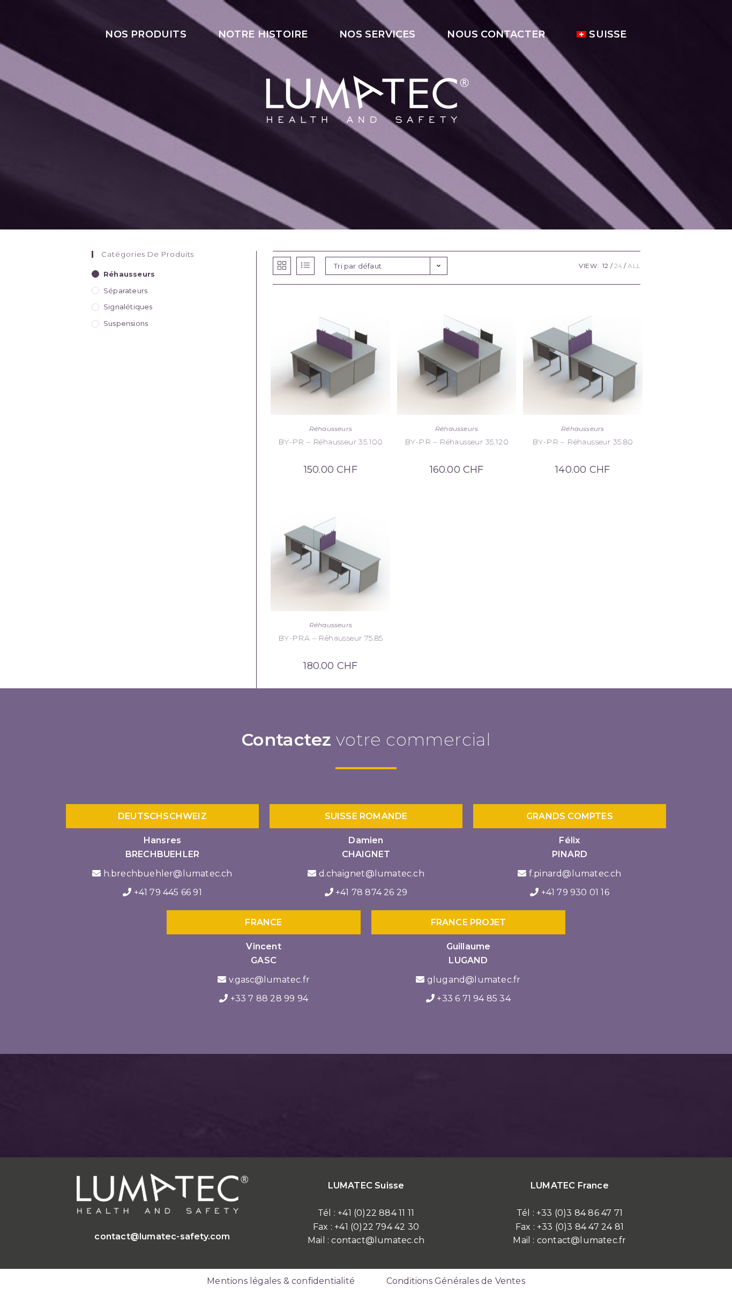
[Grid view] (282, 266)
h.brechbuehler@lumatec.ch (168, 873)
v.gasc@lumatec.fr (269, 980)
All (634, 266)
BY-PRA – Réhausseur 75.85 (330, 638)
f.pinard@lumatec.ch (575, 873)
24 (618, 266)
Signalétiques (128, 306)
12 (605, 266)
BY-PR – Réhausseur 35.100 (330, 442)
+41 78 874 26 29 (371, 892)
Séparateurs (125, 290)
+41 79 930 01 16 (575, 892)
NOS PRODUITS (145, 34)
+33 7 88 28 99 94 (269, 998)
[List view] (305, 266)
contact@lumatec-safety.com (162, 1236)
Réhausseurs (330, 429)
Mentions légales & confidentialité (281, 1281)
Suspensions (125, 323)
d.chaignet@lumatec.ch (371, 873)
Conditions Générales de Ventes (455, 1281)
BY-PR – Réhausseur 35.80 (582, 442)
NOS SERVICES (377, 34)
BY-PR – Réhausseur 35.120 (457, 442)
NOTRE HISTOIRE (263, 34)
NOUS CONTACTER (496, 34)
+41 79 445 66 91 (168, 892)
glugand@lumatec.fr (474, 980)
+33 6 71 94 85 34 (473, 998)
